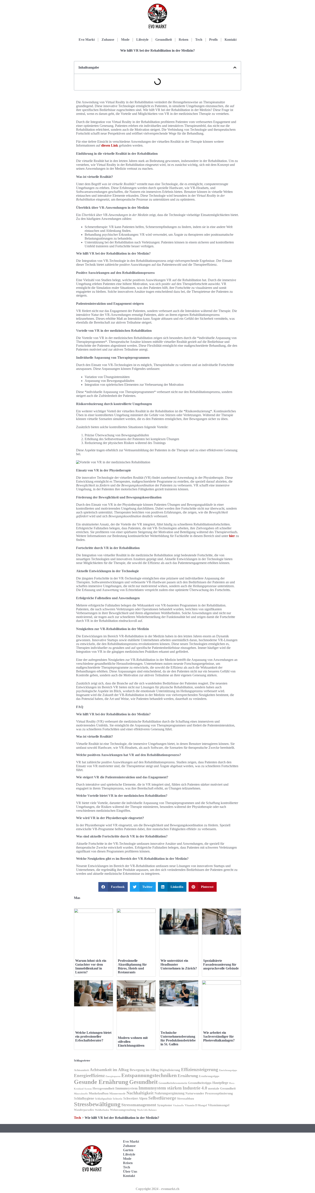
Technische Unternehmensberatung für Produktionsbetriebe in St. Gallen (178, 1038)
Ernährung (188, 1075)
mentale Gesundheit (222, 1088)
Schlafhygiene (84, 1098)
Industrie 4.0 (195, 1088)
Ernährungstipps (209, 1076)
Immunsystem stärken (160, 1088)
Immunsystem (126, 1088)
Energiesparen (113, 1076)
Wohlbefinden (102, 1110)
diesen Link (109, 145)
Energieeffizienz (89, 1075)
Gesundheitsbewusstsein (173, 1083)
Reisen (183, 39)
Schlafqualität (103, 1098)
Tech (198, 39)
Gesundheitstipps (200, 1083)
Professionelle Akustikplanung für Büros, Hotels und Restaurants (132, 966)
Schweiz (117, 1098)
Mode (125, 39)
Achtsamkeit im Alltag (109, 1069)
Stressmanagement (138, 1105)
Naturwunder (194, 1093)
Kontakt (231, 39)
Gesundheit (163, 39)
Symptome (164, 1105)
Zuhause (108, 39)
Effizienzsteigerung (199, 1069)
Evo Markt (87, 39)
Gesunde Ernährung (101, 1081)
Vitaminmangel (218, 1105)
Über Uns (130, 1171)
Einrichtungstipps (228, 1070)
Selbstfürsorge (162, 1098)
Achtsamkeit (81, 1070)
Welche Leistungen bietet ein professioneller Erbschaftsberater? (93, 1036)
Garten (128, 1150)
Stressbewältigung (97, 1104)
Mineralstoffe (81, 1093)
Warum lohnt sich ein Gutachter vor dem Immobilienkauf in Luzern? (90, 966)
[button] (235, 67)
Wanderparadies (84, 1109)
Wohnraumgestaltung (123, 1109)
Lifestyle (142, 39)
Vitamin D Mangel (196, 1105)
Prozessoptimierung (219, 1093)
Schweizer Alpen (135, 1098)
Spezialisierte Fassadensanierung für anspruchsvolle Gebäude (221, 964)
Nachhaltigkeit (140, 1093)
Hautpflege (220, 1083)
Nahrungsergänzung (169, 1093)
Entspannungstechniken (149, 1075)
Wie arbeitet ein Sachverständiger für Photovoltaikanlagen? (219, 1036)
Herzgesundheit (103, 1088)
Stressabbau (185, 1098)
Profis (213, 39)
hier (232, 536)
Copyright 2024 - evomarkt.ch (157, 1189)
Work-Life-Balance (147, 1110)
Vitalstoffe (178, 1105)
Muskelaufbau (98, 1093)
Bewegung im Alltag (144, 1070)
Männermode (117, 1093)
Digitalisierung (170, 1070)
